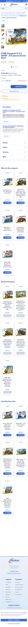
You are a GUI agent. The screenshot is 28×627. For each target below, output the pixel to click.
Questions (8, 587)
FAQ (7, 584)
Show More (6, 121)
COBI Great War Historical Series (11, 15)
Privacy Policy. (17, 615)
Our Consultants (19, 587)
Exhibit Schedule (19, 584)
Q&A (4, 157)
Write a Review (17, 75)
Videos (5, 147)
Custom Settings (14, 624)
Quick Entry (8, 592)
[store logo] (14, 4)
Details (5, 143)
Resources (8, 589)
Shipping (8, 594)
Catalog (17, 592)
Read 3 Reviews (13, 73)
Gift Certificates (19, 589)
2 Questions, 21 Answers (7, 75)
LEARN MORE (25, 1)
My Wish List (9, 601)
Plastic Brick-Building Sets (9, 14)
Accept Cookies (14, 620)
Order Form (8, 599)
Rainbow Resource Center (14, 560)
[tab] (4, 20)
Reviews (5, 152)
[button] (3, 30)
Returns (7, 597)
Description (7, 107)
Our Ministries (18, 594)
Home (2, 12)
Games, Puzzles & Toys (10, 12)
